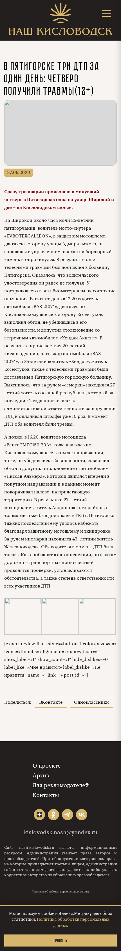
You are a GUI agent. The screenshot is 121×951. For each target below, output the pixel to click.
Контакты (46, 795)
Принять (60, 940)
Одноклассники (91, 702)
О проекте (47, 765)
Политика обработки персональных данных (60, 891)
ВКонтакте (51, 702)
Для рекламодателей (61, 785)
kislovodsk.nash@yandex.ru (60, 832)
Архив (41, 775)
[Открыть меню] (107, 13)
